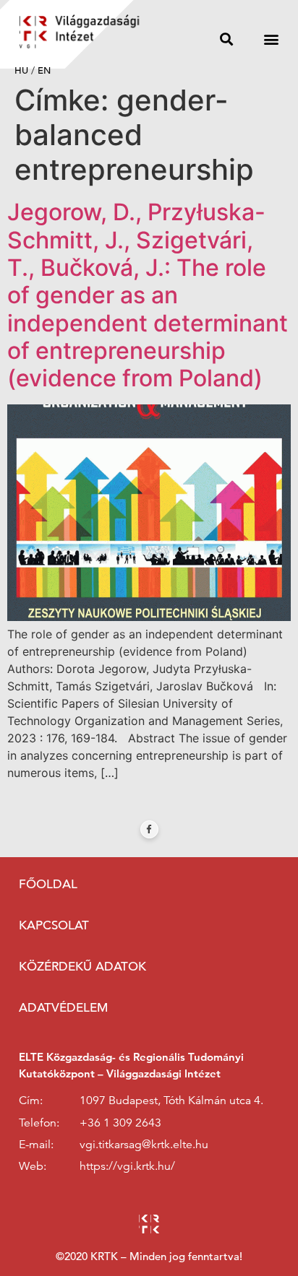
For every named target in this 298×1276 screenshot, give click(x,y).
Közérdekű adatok (82, 966)
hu (21, 70)
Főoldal (48, 884)
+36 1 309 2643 (120, 1123)
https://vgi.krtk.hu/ (127, 1166)
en (44, 70)
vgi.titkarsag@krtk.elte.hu (144, 1144)
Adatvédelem (63, 1007)
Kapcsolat (54, 925)
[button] (227, 39)
